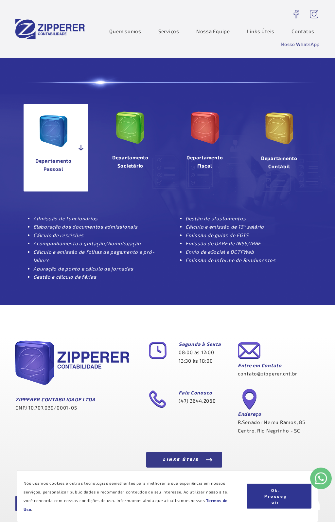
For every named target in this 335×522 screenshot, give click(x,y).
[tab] (56, 147)
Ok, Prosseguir (275, 496)
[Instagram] (314, 14)
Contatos (302, 31)
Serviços (168, 31)
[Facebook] (296, 14)
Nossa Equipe (213, 31)
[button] (300, 44)
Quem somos (125, 31)
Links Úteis (260, 31)
